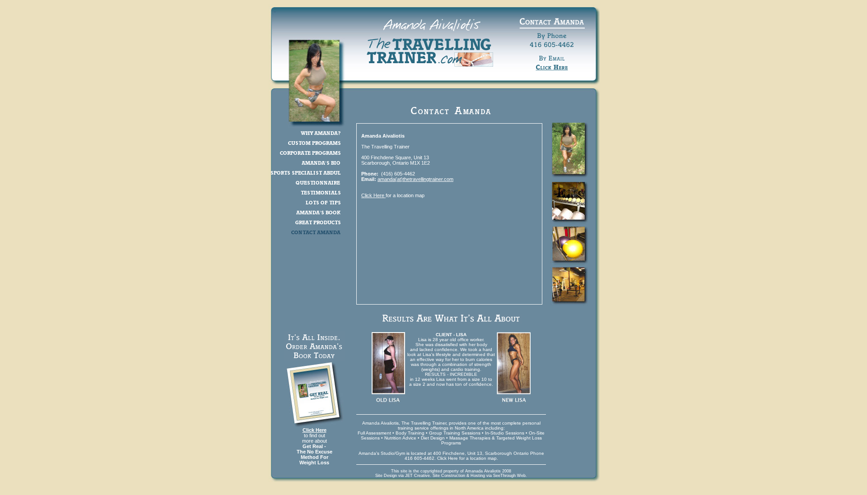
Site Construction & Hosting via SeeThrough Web (479, 475)
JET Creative (417, 475)
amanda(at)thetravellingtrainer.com (415, 179)
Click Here (314, 430)
